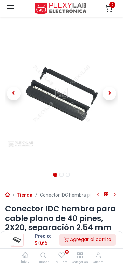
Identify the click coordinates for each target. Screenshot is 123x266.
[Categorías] (80, 255)
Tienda (24, 195)
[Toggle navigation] (10, 8)
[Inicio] (25, 255)
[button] (13, 93)
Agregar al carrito (90, 239)
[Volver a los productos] (106, 194)
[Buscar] (43, 255)
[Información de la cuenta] (98, 255)
